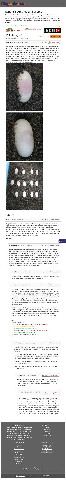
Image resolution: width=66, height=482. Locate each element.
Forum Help (19, 463)
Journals (18, 445)
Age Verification (47, 449)
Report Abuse (55, 42)
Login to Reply (55, 36)
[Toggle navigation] (63, 3)
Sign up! (39, 469)
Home (7, 26)
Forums (19, 451)
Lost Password (47, 433)
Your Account (47, 435)
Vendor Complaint (47, 453)
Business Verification (47, 451)
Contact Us (19, 461)
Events (19, 447)
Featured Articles (19, 449)
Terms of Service (47, 445)
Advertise (47, 429)
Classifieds (47, 431)
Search (53, 26)
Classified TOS (47, 447)
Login (59, 26)
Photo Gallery (19, 453)
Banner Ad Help (19, 457)
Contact (46, 42)
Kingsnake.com (20, 476)
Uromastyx (13, 26)
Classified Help (19, 459)
